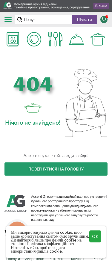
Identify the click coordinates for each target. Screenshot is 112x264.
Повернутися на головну (56, 169)
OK (95, 236)
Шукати (84, 19)
